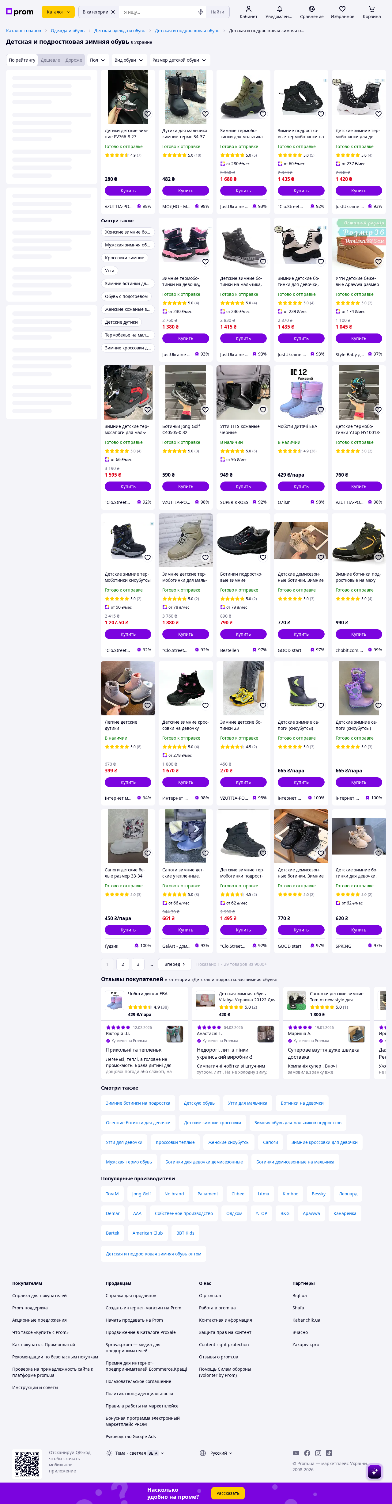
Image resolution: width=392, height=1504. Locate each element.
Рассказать (228, 1493)
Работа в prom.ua (217, 1308)
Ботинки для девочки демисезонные (204, 1162)
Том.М (112, 1194)
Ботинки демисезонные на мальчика (295, 1162)
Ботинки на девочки (302, 1103)
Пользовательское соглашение (138, 1381)
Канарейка (345, 1213)
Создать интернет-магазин (134, 1308)
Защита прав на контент (225, 1332)
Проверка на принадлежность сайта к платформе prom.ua (52, 1372)
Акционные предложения (39, 1320)
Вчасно (300, 1332)
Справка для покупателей (39, 1295)
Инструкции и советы (35, 1387)
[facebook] (307, 1453)
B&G (285, 1213)
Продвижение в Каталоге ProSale (141, 1332)
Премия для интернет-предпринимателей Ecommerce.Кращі (146, 1366)
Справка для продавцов (131, 1295)
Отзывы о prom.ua (218, 1357)
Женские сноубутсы (229, 1142)
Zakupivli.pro (305, 1344)
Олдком (234, 1213)
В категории (95, 12)
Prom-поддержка (30, 1308)
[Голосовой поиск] (200, 12)
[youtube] (296, 1453)
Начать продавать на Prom (134, 1320)
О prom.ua (210, 1295)
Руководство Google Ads (131, 1436)
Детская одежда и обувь (119, 30)
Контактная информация (225, 1320)
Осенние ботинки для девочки (138, 1122)
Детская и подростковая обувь (187, 30)
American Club (148, 1233)
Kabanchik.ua (306, 1320)
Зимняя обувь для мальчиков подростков (297, 1122)
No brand (174, 1194)
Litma (263, 1194)
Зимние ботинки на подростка (138, 1103)
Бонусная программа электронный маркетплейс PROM (143, 1421)
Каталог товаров (23, 30)
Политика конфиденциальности (139, 1393)
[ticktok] (329, 1453)
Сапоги (270, 1142)
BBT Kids (185, 1233)
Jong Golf (141, 1194)
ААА (137, 1213)
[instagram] (318, 1453)
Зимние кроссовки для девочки (325, 1142)
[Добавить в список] (148, 114)
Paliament (208, 1194)
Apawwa (311, 1213)
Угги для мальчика (247, 1103)
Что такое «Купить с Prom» (40, 1332)
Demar (113, 1213)
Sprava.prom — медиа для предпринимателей (133, 1348)
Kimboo (290, 1194)
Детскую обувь (199, 1103)
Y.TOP (261, 1213)
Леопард (348, 1194)
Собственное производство (184, 1213)
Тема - (130, 1453)
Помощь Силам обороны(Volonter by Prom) (225, 1372)
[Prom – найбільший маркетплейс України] (19, 12)
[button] (128, 191)
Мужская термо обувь (129, 1162)
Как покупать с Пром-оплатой (43, 1344)
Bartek (112, 1233)
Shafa (298, 1308)
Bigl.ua (299, 1295)
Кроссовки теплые (175, 1142)
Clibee (238, 1194)
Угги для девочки (124, 1142)
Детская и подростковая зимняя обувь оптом (153, 1254)
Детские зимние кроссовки (212, 1122)
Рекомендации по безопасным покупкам (55, 1357)
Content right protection (224, 1344)
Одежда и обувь (68, 30)
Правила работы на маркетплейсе (142, 1406)
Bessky (319, 1194)
